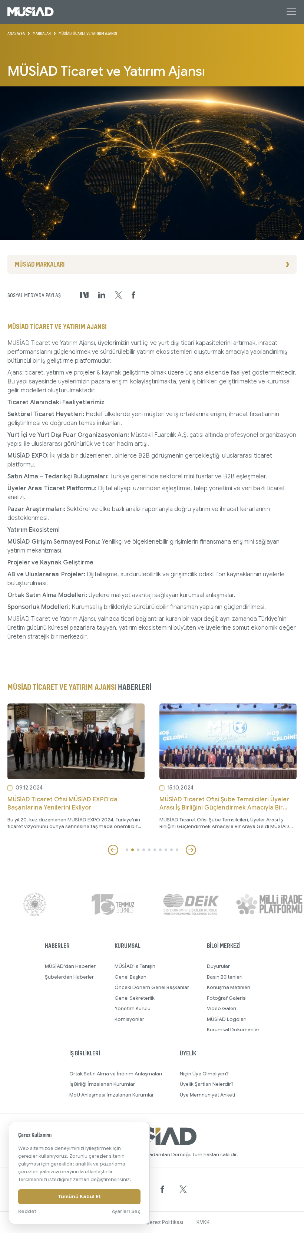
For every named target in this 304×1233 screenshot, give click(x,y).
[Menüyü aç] (291, 12)
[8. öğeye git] (166, 849)
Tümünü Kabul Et (79, 1196)
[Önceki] (113, 850)
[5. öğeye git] (149, 849)
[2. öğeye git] (132, 849)
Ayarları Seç (126, 1211)
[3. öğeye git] (138, 849)
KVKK (203, 1222)
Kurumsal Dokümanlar (233, 1029)
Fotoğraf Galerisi (227, 998)
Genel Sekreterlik (135, 998)
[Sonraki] (191, 850)
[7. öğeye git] (160, 849)
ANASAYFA (16, 33)
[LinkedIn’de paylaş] (101, 295)
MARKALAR (42, 33)
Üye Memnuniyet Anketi (207, 1095)
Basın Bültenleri (224, 977)
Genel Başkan (130, 977)
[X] (183, 1189)
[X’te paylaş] (118, 295)
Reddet (27, 1211)
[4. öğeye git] (143, 849)
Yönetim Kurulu (133, 1008)
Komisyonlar (129, 1019)
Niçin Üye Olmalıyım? (204, 1074)
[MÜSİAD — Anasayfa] (30, 12)
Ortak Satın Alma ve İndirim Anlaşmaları (115, 1074)
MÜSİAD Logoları (227, 1019)
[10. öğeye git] (177, 849)
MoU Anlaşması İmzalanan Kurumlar (111, 1095)
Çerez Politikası (164, 1222)
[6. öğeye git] (154, 849)
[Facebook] (162, 1189)
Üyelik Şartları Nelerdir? (207, 1084)
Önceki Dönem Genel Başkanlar (152, 987)
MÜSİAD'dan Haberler (70, 966)
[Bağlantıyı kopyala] (84, 295)
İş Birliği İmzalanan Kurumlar (102, 1084)
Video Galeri (221, 1008)
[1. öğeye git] (127, 849)
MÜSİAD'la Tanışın (135, 966)
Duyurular (218, 966)
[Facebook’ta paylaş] (133, 295)
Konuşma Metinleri (228, 987)
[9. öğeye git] (171, 849)
